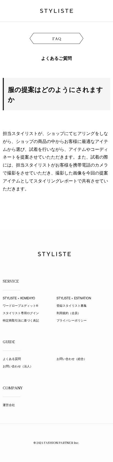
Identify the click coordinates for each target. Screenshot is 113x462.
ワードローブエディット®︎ (20, 305)
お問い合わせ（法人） (18, 366)
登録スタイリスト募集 (71, 305)
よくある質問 (12, 358)
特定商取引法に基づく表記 (21, 320)
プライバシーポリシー (71, 320)
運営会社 (9, 404)
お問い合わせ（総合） (71, 358)
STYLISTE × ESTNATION (73, 298)
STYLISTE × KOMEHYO (19, 298)
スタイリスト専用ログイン (21, 313)
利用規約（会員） (68, 313)
